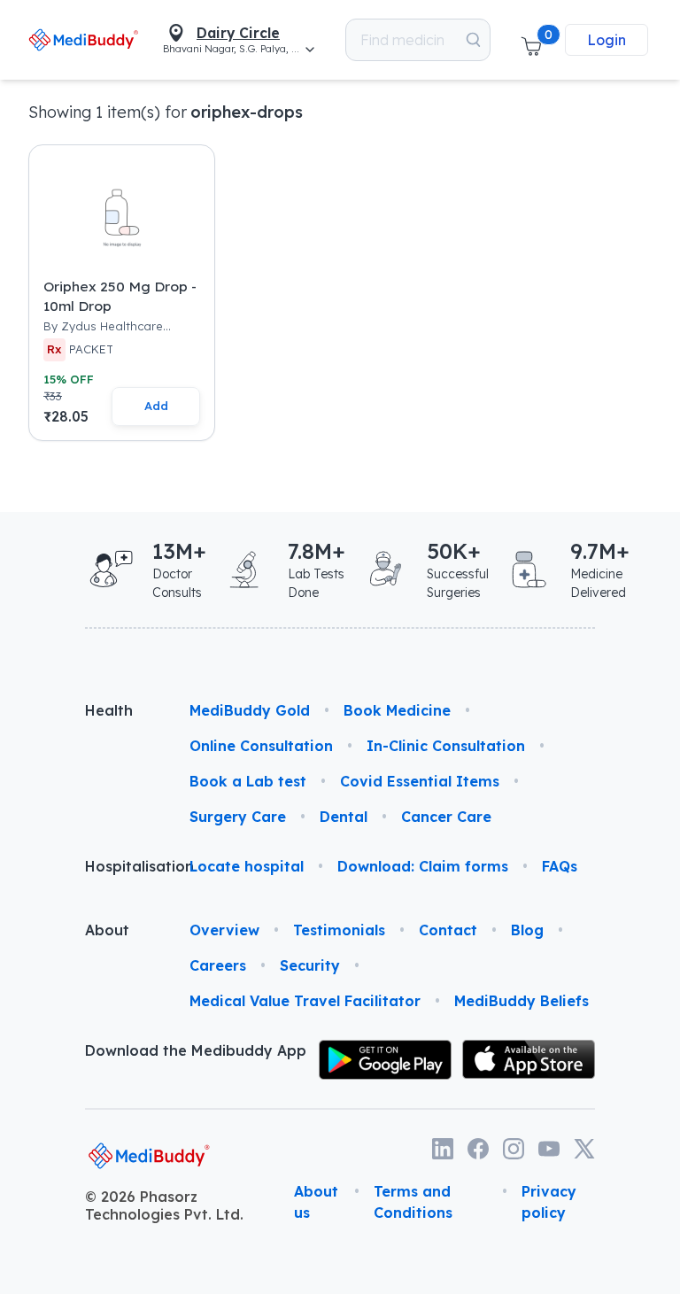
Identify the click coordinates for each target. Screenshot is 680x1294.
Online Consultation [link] (261, 746)
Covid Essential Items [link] (419, 781)
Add (156, 406)
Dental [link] (343, 816)
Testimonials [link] (339, 930)
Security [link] (310, 965)
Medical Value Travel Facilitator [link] (305, 1001)
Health (109, 710)
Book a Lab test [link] (247, 781)
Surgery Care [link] (237, 816)
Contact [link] (448, 930)
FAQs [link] (559, 866)
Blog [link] (527, 930)
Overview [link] (224, 930)
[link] (83, 39)
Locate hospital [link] (246, 866)
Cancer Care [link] (446, 816)
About (107, 930)
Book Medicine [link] (397, 710)
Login (606, 40)
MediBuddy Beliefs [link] (521, 1001)
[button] (531, 40)
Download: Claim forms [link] (422, 866)
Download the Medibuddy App (195, 1050)
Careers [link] (217, 965)
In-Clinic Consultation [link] (446, 746)
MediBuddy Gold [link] (249, 710)
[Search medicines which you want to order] (473, 39)
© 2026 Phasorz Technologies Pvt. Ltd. (164, 1205)
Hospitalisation (123, 866)
